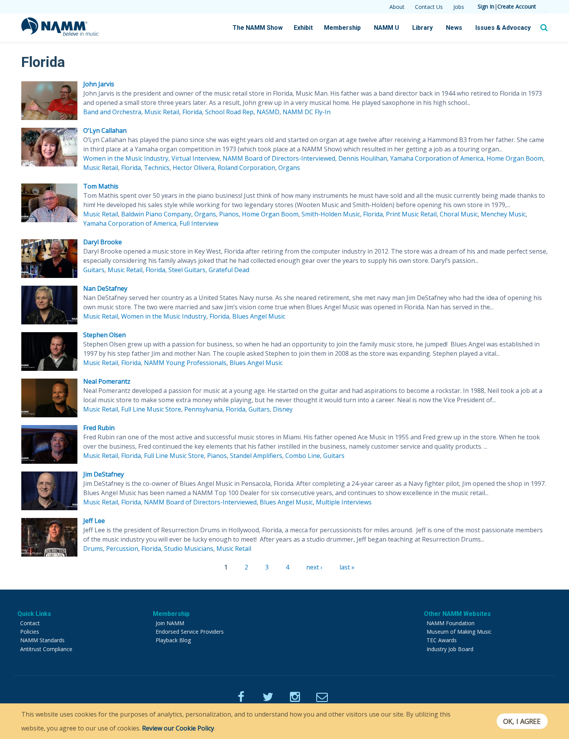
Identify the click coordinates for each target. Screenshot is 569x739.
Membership (342, 27)
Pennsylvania (203, 409)
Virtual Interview (195, 158)
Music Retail (161, 112)
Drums (93, 548)
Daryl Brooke (102, 242)
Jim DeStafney (103, 474)
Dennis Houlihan (362, 158)
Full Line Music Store (151, 409)
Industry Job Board (450, 649)
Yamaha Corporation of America (436, 158)
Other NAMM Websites (457, 613)
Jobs (458, 6)
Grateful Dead (229, 270)
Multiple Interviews (344, 502)
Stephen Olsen (104, 335)
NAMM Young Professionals (185, 362)
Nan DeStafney (105, 288)
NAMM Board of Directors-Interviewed (279, 158)
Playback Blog (173, 640)
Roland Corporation (246, 167)
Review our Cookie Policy (178, 728)
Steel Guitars (187, 270)
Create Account (516, 6)
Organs (289, 167)
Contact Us (429, 6)
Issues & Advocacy (503, 27)
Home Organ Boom (515, 158)
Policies (29, 631)
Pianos (229, 214)
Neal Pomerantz (106, 381)
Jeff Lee (94, 520)
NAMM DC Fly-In (307, 112)
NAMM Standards (42, 640)
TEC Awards (442, 640)
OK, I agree (522, 721)
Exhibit (303, 27)
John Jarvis (98, 84)
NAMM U (386, 27)
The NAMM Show (258, 27)
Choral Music (459, 214)
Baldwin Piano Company (156, 214)
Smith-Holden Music (331, 214)
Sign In (486, 6)
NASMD (268, 112)
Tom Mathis (100, 186)
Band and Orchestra (112, 112)
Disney (283, 409)
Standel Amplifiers (256, 455)
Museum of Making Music (459, 631)
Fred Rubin (99, 428)
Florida (192, 112)
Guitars (94, 270)
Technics (157, 167)
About (396, 6)
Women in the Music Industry (125, 158)
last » (347, 567)
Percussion (122, 548)
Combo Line (302, 455)
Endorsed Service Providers (190, 631)
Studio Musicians (188, 548)
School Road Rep (229, 112)
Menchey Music (503, 214)
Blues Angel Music (258, 316)
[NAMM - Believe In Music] (60, 33)
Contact (30, 623)
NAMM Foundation (451, 623)
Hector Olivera (193, 167)
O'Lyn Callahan (105, 130)
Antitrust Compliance (46, 649)
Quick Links (34, 613)
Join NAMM (170, 623)
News (454, 27)
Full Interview (199, 223)
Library (422, 27)
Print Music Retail (411, 214)
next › (314, 567)
